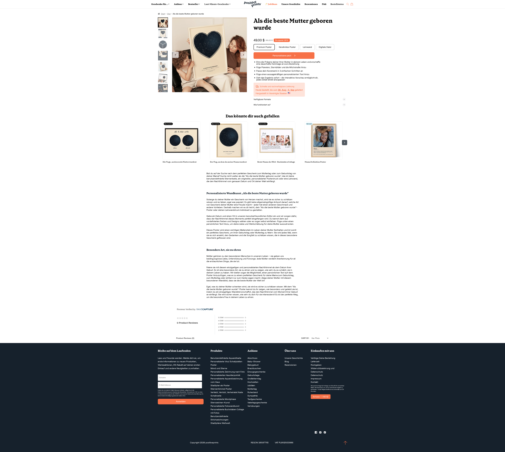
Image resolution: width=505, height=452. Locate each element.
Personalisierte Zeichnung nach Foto (228, 372)
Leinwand (307, 47)
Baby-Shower (254, 361)
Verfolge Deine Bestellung (323, 358)
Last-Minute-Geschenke (216, 4)
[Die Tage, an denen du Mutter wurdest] (181, 158)
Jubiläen (251, 385)
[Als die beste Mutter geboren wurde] (209, 54)
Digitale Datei (325, 47)
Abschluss (252, 358)
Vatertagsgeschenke (257, 402)
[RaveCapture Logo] (204, 309)
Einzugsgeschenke (256, 372)
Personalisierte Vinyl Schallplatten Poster (226, 363)
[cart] (351, 4)
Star (169, 14)
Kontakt (314, 382)
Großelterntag (254, 379)
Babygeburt (253, 365)
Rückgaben (316, 365)
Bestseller (193, 4)
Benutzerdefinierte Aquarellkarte (226, 358)
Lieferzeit (315, 361)
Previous (175, 55)
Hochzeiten (253, 382)
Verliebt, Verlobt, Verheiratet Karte (227, 392)
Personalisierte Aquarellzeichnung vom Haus (227, 380)
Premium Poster (264, 47)
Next (243, 55)
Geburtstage (253, 375)
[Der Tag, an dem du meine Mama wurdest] (229, 158)
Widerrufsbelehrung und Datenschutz (322, 370)
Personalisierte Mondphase (223, 399)
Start (163, 14)
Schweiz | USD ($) (320, 397)
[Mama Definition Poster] (323, 158)
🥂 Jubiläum (271, 4)
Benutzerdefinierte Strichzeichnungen (219, 418)
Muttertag (252, 389)
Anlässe (178, 4)
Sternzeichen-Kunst (220, 402)
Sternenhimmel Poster (221, 389)
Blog (287, 361)
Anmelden (181, 401)
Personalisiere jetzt (282, 55)
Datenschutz (317, 375)
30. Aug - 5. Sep (286, 90)
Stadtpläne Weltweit (220, 423)
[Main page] (252, 4)
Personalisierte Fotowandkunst (225, 406)
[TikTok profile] (326, 433)
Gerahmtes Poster (287, 47)
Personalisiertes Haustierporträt (225, 375)
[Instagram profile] (321, 433)
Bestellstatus (337, 4)
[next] (344, 142)
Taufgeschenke (255, 399)
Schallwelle (216, 396)
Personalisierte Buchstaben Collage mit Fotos (227, 411)
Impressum (316, 379)
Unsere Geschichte (290, 4)
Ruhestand (253, 392)
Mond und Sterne (219, 368)
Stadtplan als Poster (220, 385)
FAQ (324, 4)
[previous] (160, 142)
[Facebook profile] (317, 433)
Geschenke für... (159, 4)
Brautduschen (254, 368)
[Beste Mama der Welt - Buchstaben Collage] (276, 158)
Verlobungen (254, 406)
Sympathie (253, 396)
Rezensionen (311, 4)
